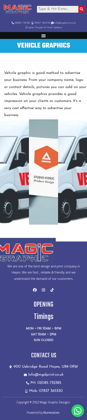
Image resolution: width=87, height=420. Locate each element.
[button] (43, 35)
